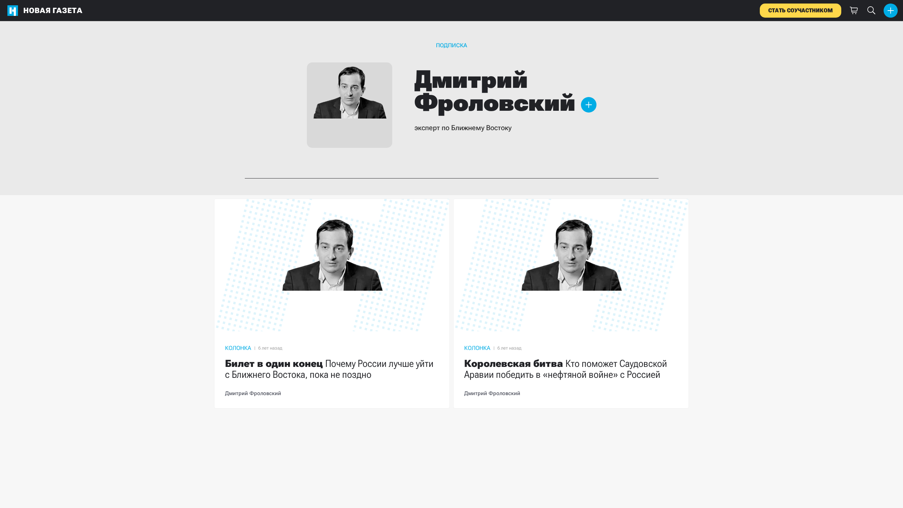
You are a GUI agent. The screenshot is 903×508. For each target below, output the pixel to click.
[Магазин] (853, 10)
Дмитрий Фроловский (253, 393)
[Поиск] (871, 10)
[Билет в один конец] (331, 303)
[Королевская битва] (571, 303)
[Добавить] (891, 11)
